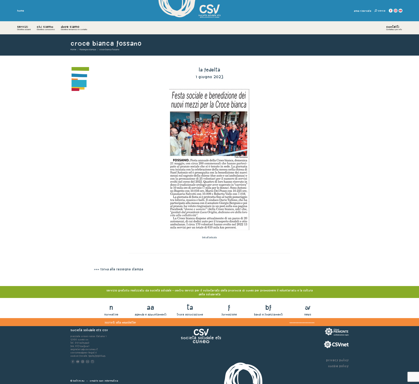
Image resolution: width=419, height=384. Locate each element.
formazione (229, 314)
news (307, 314)
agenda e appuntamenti (150, 314)
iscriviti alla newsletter (120, 322)
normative (111, 314)
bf (268, 307)
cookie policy (338, 365)
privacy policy (337, 360)
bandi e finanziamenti (268, 314)
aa (150, 307)
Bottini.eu (78, 380)
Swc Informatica (108, 380)
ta (190, 307)
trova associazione (190, 314)
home (20, 10)
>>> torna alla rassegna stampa (118, 269)
